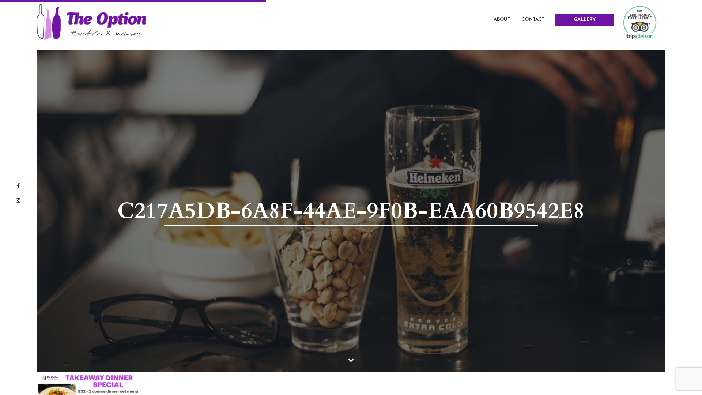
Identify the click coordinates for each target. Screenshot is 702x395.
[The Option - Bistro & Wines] (91, 21)
